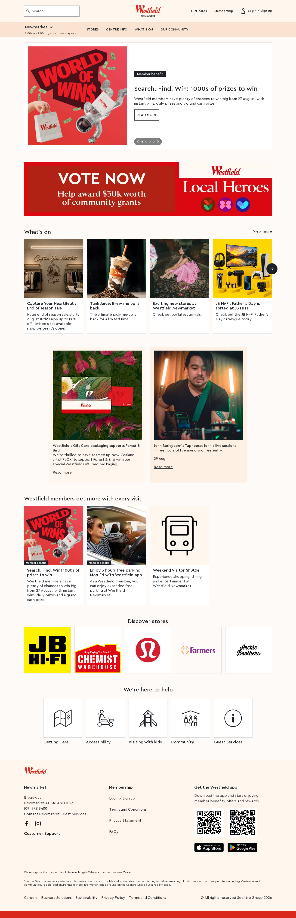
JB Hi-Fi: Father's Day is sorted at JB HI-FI (238, 305)
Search (37, 11)
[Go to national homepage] (35, 770)
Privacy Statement (125, 820)
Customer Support (42, 833)
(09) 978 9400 (35, 808)
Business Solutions (56, 898)
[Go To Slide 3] (150, 141)
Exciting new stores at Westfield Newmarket (174, 305)
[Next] (272, 268)
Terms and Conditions (127, 809)
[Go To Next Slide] (158, 141)
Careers (30, 898)
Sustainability (86, 898)
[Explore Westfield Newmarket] (148, 11)
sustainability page (158, 884)
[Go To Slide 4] (153, 141)
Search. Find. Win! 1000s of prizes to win (53, 572)
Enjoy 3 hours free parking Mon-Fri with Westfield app (116, 572)
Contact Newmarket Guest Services (55, 814)
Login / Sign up (122, 798)
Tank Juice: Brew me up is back (114, 305)
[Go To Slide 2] (146, 141)
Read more (146, 115)
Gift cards (199, 11)
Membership (223, 11)
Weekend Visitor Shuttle (176, 570)
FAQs (113, 831)
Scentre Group (250, 898)
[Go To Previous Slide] (138, 141)
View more (262, 231)
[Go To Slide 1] (142, 141)
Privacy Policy (113, 898)
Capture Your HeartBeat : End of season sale (51, 305)
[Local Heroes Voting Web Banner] (148, 189)
